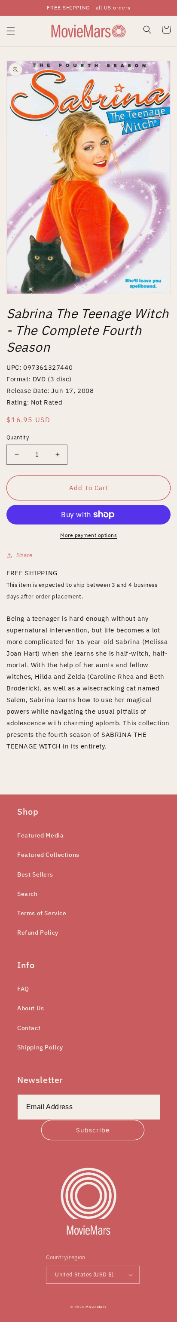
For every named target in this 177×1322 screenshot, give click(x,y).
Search (27, 894)
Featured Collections (48, 855)
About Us (30, 1008)
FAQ (23, 989)
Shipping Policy (40, 1047)
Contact (28, 1028)
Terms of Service (42, 913)
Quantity (17, 437)
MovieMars (95, 1306)
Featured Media (40, 835)
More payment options (88, 535)
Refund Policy (37, 932)
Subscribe (93, 1130)
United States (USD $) (84, 1274)
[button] (10, 30)
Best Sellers (35, 874)
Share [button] (24, 555)
